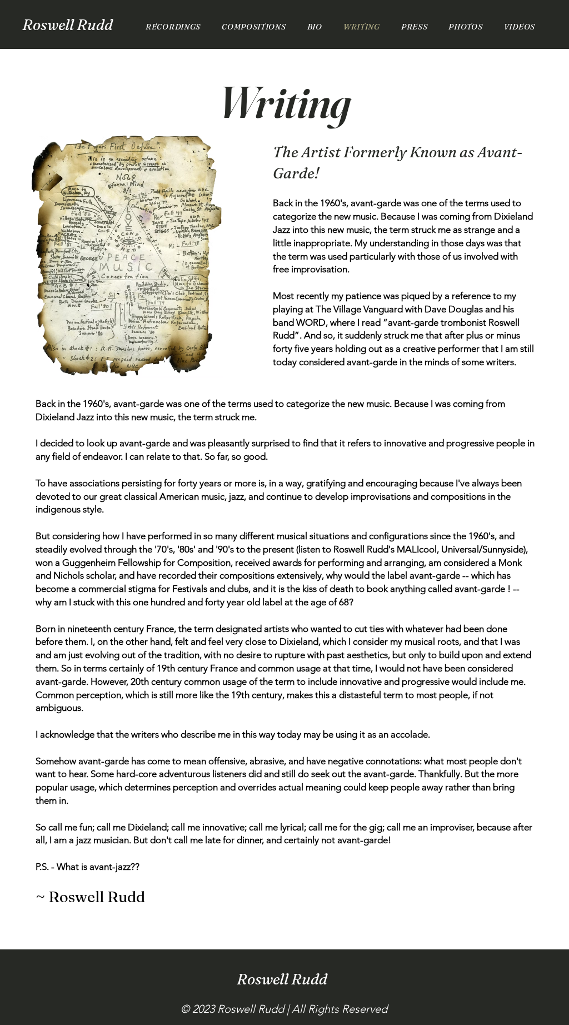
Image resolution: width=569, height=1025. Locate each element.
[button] (465, 26)
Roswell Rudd (67, 25)
